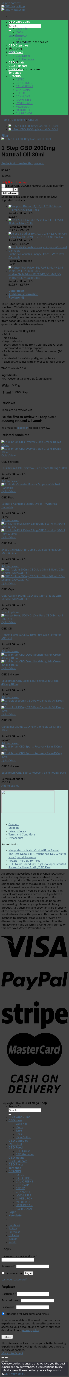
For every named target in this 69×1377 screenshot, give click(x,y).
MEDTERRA (23, 106)
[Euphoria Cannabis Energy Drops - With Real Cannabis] (34, 487)
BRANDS (14, 76)
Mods (19, 32)
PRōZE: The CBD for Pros (24, 860)
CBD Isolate (16, 62)
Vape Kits (21, 28)
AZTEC (20, 79)
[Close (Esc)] (2, 1357)
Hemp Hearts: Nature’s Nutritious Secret (33, 850)
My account (15, 838)
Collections (18, 119)
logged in (22, 427)
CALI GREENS (24, 86)
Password (8, 1266)
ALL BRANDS (24, 113)
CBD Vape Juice (19, 21)
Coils (19, 38)
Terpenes (14, 72)
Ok (6, 1373)
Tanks (19, 35)
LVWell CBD (23, 100)
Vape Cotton (23, 42)
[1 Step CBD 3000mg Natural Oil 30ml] (33, 126)
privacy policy (30, 1330)
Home (5, 119)
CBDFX (20, 93)
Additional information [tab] (23, 294)
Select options (10, 612)
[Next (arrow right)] (6, 1361)
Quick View (8, 455)
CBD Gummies (25, 59)
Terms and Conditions (21, 834)
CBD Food (15, 52)
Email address (10, 1300)
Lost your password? (14, 1279)
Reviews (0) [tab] (16, 297)
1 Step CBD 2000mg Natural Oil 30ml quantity (35, 185)
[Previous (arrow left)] (2, 1361)
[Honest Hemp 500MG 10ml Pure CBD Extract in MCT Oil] (34, 619)
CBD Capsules (18, 45)
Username (8, 1293)
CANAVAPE (23, 89)
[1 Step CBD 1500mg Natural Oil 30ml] (33, 129)
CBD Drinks (23, 55)
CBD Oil (16, 48)
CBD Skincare (17, 65)
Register (7, 1337)
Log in (28, 1273)
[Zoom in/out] (6, 1357)
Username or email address (19, 1256)
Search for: (15, 1106)
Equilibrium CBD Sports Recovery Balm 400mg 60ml (33, 772)
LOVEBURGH (24, 103)
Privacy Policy (17, 831)
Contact (13, 824)
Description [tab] (16, 290)
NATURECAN (24, 110)
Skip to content (11, 3)
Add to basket (10, 193)
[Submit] (9, 30)
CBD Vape (15, 25)
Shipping (13, 827)
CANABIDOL (24, 83)
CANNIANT (23, 96)
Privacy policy (16, 1373)
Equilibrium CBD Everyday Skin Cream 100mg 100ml (34, 468)
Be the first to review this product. (22, 163)
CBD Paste (15, 69)
